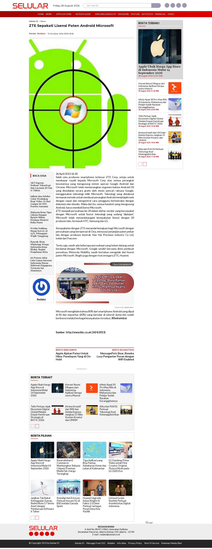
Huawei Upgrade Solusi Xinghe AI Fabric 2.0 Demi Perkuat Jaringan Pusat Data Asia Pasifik (92, 504)
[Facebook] (167, 5)
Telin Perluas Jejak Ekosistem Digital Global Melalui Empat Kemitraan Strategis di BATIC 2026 (40, 413)
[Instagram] (172, 5)
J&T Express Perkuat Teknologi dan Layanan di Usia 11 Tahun (41, 187)
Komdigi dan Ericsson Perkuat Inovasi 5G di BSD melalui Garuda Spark (68, 502)
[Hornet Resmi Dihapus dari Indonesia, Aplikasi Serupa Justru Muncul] (92, 388)
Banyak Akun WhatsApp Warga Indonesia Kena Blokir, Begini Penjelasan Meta (39, 246)
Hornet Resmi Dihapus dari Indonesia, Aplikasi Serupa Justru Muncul (73, 390)
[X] (178, 5)
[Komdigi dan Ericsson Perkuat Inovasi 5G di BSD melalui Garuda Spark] (68, 488)
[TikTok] (42, 534)
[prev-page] (32, 426)
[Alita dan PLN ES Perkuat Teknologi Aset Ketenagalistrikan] (126, 410)
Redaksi (41, 33)
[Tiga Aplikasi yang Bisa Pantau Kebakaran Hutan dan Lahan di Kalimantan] (94, 450)
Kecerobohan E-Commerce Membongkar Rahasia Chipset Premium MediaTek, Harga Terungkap (68, 467)
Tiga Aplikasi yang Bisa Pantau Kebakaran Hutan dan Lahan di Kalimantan (94, 464)
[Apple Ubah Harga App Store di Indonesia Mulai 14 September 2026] (57, 388)
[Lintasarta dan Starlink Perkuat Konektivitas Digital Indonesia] (120, 488)
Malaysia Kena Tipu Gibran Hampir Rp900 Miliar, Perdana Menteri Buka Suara (40, 217)
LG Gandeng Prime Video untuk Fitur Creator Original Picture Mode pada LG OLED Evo (119, 466)
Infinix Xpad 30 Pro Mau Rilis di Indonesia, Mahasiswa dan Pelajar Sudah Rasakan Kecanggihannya (109, 392)
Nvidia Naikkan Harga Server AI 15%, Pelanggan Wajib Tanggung (39, 232)
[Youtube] (184, 5)
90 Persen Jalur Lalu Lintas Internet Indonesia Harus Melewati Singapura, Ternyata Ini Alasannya (41, 264)
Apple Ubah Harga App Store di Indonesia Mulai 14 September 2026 (40, 390)
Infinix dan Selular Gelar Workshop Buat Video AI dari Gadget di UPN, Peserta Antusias (40, 201)
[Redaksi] (41, 287)
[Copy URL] (124, 33)
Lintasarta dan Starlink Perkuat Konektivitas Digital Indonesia (119, 502)
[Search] (156, 5)
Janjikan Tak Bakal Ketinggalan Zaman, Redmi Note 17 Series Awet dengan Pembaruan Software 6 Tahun (42, 504)
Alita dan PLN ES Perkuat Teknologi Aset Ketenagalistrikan (109, 410)
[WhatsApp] (117, 33)
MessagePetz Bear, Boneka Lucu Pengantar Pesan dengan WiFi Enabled (115, 356)
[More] (131, 33)
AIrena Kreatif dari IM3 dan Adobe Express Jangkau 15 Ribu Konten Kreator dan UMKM (74, 413)
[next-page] (37, 426)
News (43, 21)
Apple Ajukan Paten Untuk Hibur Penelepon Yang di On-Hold (73, 356)
